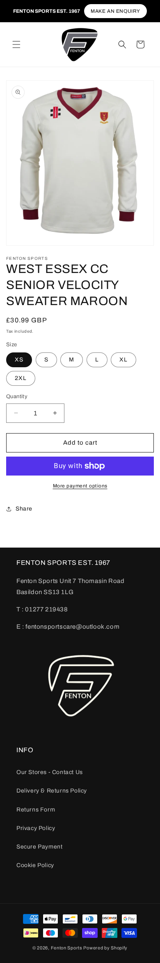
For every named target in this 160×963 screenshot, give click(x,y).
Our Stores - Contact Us (49, 772)
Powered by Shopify (105, 947)
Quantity (16, 396)
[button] (16, 44)
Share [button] (24, 509)
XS (19, 360)
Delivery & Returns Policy (51, 791)
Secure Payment (39, 847)
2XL (21, 378)
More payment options (80, 486)
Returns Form (35, 810)
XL (123, 360)
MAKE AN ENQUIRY (115, 11)
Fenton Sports (66, 947)
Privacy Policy (35, 828)
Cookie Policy (35, 865)
